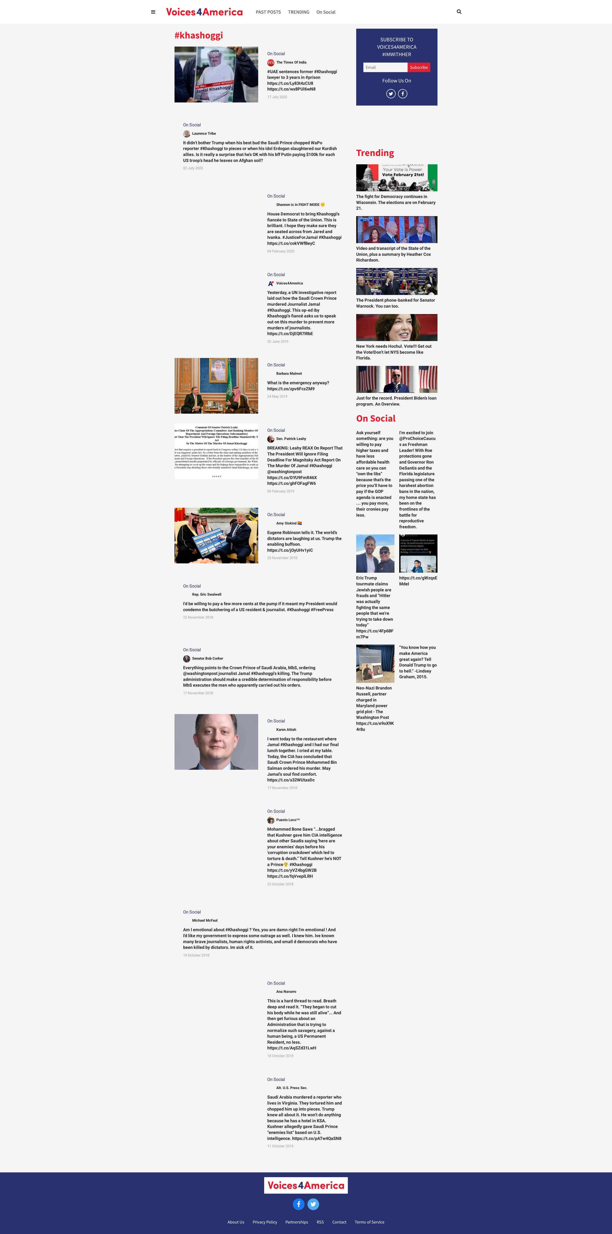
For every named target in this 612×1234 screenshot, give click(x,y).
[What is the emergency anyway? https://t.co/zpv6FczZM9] (216, 386)
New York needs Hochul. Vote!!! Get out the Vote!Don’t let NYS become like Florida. (394, 352)
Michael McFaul (205, 920)
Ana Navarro (286, 991)
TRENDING (298, 12)
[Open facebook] (402, 93)
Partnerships (296, 1222)
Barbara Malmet (289, 373)
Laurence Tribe (204, 133)
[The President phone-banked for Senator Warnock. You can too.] (396, 281)
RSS (320, 1222)
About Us (236, 1222)
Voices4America (289, 283)
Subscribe (419, 67)
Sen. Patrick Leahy (291, 439)
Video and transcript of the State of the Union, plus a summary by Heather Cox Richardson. (393, 254)
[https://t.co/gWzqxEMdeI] (418, 553)
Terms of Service (369, 1222)
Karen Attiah (286, 729)
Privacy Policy (265, 1222)
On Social (326, 12)
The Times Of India (291, 62)
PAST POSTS (268, 12)
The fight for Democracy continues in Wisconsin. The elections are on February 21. (396, 202)
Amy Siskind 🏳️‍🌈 (289, 523)
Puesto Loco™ (288, 820)
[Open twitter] (391, 93)
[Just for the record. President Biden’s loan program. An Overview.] (396, 379)
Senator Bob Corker (207, 658)
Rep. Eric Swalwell (206, 594)
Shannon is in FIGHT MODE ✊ (300, 205)
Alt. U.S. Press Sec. (291, 1088)
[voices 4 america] (204, 12)
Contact (339, 1222)
